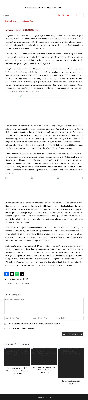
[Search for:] (11, 15)
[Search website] (81, 15)
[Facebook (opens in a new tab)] (59, 15)
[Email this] (12, 274)
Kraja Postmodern (71, 381)
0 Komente (26, 284)
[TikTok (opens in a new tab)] (76, 15)
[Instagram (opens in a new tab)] (63, 15)
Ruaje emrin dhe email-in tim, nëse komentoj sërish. (34, 324)
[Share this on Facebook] (6, 274)
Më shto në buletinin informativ (20, 329)
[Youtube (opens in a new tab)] (68, 15)
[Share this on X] (22, 274)
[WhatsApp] (17, 274)
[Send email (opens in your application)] (72, 15)
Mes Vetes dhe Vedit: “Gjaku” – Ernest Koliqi (17, 369)
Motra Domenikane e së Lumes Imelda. (44, 368)
